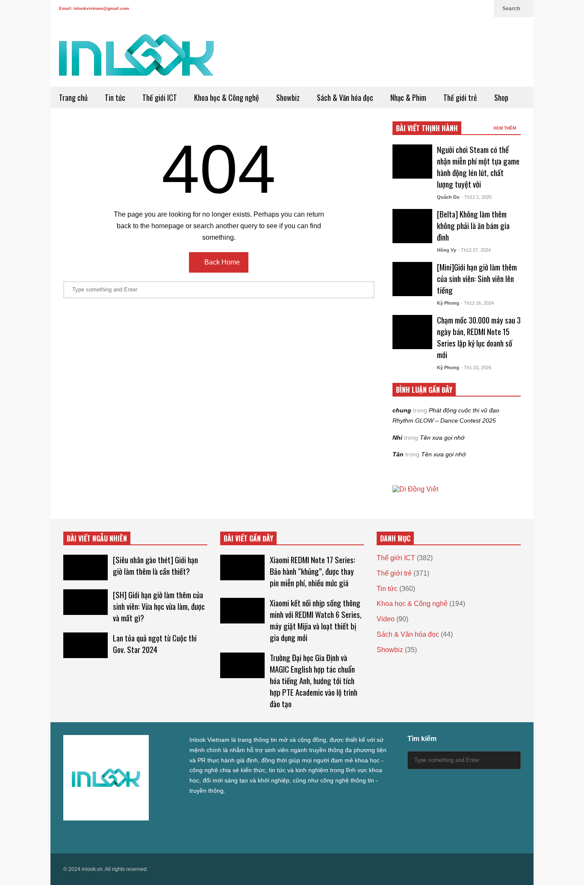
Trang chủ (73, 97)
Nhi (397, 437)
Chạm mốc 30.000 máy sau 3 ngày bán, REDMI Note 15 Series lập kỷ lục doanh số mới (479, 337)
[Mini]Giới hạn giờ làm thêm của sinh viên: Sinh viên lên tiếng (477, 278)
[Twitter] (415, 8)
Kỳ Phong (448, 303)
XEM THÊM (505, 128)
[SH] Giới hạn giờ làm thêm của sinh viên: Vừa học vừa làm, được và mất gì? (159, 606)
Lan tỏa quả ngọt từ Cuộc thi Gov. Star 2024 (155, 643)
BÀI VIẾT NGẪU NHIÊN (97, 538)
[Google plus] (442, 8)
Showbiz (288, 97)
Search (511, 9)
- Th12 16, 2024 (477, 303)
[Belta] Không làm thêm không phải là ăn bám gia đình (473, 225)
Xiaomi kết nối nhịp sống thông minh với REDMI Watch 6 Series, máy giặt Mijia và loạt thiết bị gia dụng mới (316, 620)
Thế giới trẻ (460, 97)
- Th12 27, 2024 (474, 250)
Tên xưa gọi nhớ (442, 437)
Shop (501, 97)
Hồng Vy (446, 250)
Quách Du (448, 197)
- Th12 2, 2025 (476, 197)
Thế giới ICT (159, 97)
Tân (398, 454)
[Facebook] (428, 8)
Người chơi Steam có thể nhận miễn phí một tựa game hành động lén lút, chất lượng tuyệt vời (478, 167)
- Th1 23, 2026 (476, 367)
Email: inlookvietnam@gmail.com (94, 8)
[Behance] (128, 836)
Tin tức (115, 97)
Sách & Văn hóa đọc (345, 97)
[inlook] (136, 60)
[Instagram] (456, 8)
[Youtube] (469, 8)
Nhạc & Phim (408, 97)
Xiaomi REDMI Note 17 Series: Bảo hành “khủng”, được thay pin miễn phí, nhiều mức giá (312, 571)
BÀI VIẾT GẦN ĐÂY (248, 538)
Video (386, 619)
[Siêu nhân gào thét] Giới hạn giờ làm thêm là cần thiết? (155, 565)
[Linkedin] (483, 8)
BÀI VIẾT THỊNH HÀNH (427, 128)
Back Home (221, 262)
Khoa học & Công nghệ (226, 97)
